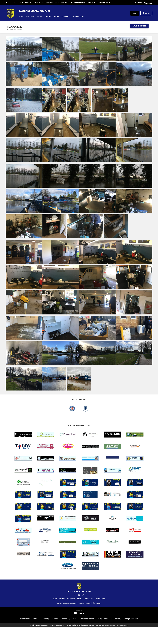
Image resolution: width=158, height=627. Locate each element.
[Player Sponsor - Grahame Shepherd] (23, 519)
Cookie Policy (115, 619)
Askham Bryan (104, 2)
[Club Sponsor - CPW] (112, 471)
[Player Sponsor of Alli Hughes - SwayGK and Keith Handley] (90, 483)
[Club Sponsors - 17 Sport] (90, 566)
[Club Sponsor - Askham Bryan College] (23, 435)
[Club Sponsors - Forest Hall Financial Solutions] (67, 435)
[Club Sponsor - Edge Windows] (90, 447)
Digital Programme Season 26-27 (83, 2)
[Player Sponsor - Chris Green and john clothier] (67, 483)
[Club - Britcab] (23, 531)
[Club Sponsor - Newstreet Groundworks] (134, 459)
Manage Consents (131, 619)
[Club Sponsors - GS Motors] (112, 531)
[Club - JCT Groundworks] (67, 531)
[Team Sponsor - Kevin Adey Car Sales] (134, 554)
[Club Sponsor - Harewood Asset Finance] (45, 483)
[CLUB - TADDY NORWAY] (23, 447)
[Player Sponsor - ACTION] (45, 507)
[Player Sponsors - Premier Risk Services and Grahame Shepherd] (112, 507)
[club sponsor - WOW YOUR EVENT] (90, 471)
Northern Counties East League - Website (51, 2)
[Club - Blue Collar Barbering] (90, 519)
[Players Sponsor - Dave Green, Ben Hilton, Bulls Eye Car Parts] (23, 495)
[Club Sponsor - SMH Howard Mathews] (112, 459)
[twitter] (11, 2)
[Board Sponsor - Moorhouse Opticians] (45, 542)
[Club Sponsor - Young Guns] (90, 435)
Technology (65, 619)
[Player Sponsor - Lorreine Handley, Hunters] (134, 483)
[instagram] (15, 2)
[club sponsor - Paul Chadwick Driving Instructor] (23, 542)
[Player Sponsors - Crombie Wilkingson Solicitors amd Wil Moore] (90, 507)
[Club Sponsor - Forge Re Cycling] (90, 531)
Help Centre (25, 619)
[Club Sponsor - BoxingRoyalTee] (23, 459)
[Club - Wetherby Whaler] (45, 447)
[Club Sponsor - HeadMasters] (67, 459)
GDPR (75, 619)
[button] (21, 16)
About (35, 619)
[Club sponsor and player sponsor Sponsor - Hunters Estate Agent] (112, 435)
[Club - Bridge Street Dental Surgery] (90, 542)
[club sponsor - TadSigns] (45, 554)
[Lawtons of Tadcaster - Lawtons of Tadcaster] (67, 566)
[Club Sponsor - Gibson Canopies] (67, 471)
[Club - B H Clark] (45, 531)
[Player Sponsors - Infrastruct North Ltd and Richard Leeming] (134, 495)
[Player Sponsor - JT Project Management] (67, 507)
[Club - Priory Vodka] (112, 519)
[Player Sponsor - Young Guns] (112, 483)
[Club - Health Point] (134, 519)
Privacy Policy (102, 619)
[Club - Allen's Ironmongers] (67, 519)
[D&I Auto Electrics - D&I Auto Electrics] (112, 554)
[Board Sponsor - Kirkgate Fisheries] (23, 554)
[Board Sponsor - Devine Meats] (112, 542)
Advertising (44, 619)
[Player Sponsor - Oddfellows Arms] (45, 495)
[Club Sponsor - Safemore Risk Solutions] (112, 495)
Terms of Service (87, 619)
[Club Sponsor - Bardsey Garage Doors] (112, 447)
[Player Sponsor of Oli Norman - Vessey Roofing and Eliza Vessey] (67, 495)
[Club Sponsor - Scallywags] (23, 471)
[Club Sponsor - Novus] (134, 531)
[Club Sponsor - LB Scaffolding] (45, 471)
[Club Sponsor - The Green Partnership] (23, 483)
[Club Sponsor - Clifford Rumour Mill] (90, 554)
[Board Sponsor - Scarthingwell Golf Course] (67, 542)
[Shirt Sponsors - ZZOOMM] (67, 447)
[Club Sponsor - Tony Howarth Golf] (134, 435)
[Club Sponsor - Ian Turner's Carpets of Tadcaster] (134, 542)
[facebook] (7, 2)
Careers (55, 619)
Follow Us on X (25, 2)
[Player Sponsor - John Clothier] (67, 554)
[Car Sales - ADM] (45, 519)
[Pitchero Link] (148, 3)
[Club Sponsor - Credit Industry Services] (90, 495)
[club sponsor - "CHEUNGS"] (134, 447)
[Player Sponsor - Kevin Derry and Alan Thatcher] (23, 507)
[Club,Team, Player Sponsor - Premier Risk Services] (45, 435)
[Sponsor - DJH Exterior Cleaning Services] (90, 459)
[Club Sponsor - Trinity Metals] (134, 471)
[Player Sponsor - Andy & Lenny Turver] (134, 507)
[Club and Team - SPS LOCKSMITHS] (45, 459)
